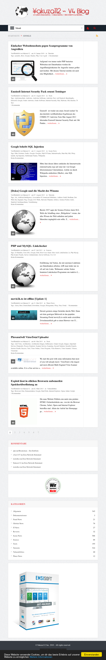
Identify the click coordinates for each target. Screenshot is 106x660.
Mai (58, 100)
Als (16, 197)
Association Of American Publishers (44, 197)
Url (54, 255)
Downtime (35, 305)
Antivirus (29, 98)
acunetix (17, 56)
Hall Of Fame (46, 153)
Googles (38, 153)
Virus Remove (56, 348)
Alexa (17, 305)
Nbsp (73, 153)
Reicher (73, 100)
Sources (48, 250)
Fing (25, 199)
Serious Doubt (15, 348)
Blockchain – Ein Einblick (28, 450)
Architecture (27, 344)
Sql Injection (20, 155)
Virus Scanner (66, 348)
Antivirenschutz (20, 98)
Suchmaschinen (22, 202)
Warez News (51, 303)
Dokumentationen (20, 515)
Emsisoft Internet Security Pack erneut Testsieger (38, 91)
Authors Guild (62, 197)
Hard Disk (44, 391)
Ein (16, 199)
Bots (22, 56)
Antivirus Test (51, 98)
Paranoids (20, 346)
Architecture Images (38, 344)
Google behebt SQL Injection (27, 146)
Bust (20, 305)
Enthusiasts (49, 344)
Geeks (27, 153)
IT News (16, 527)
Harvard (44, 199)
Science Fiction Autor (67, 199)
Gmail (56, 344)
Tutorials (51, 53)
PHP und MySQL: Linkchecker (29, 246)
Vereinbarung (32, 202)
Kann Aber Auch (53, 252)
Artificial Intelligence (25, 197)
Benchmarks (70, 98)
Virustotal (14, 351)
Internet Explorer (54, 391)
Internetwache (56, 153)
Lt (69, 252)
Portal (64, 305)
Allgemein (17, 511)
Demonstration (30, 391)
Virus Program (45, 348)
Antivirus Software (39, 98)
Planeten (50, 199)
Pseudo (21, 255)
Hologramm (50, 305)
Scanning (50, 346)
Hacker (33, 56)
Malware (64, 100)
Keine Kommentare (17, 158)
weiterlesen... (60, 73)
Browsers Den (19, 391)
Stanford (14, 202)
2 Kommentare (53, 56)
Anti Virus (18, 344)
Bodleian (70, 197)
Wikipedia (41, 155)
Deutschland (27, 305)
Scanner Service (41, 346)
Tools (50, 96)
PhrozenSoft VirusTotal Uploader (30, 337)
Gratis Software (40, 100)
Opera (63, 391)
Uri (51, 255)
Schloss (56, 199)
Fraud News (17, 519)
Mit (68, 100)
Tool (28, 348)
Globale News (18, 523)
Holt (37, 252)
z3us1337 (16, 454)
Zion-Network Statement (32, 454)
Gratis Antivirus (28, 100)
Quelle (13, 155)
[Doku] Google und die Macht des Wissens (35, 191)
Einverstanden (91, 654)
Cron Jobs (26, 252)
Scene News (53, 151)
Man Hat (64, 153)
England (20, 199)
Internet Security (51, 100)
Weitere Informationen (41, 656)
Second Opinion (59, 346)
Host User (43, 252)
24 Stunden (18, 252)
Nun (60, 305)
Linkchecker (64, 252)
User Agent (43, 56)
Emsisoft (14, 100)
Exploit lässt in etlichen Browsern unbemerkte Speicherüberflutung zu (37, 382)
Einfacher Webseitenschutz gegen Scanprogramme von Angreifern (42, 47)
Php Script (14, 255)
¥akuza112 (26, 53)
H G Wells (36, 199)
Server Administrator (31, 255)
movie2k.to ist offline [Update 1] (29, 299)
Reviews (16, 531)
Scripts (72, 391)
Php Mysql (74, 252)
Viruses (74, 348)
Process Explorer (29, 346)
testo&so (16, 458)
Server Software (44, 255)
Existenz (21, 153)
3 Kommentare (72, 305)
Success (23, 348)
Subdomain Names (31, 155)
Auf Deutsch (60, 98)
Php (37, 56)
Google (27, 56)
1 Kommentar (15, 105)
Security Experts (71, 346)
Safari (68, 391)
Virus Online (35, 348)
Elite (16, 153)
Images (66, 344)
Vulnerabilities (52, 388)
